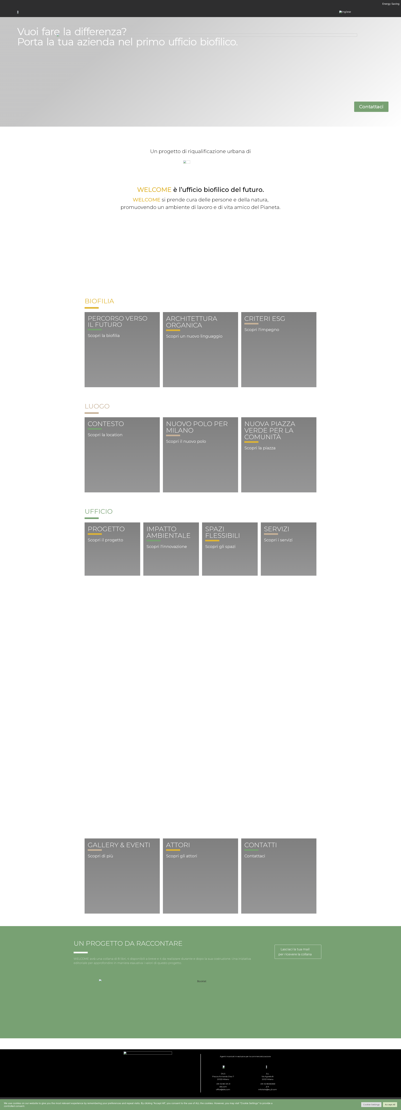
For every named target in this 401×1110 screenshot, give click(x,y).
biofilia (99, 301)
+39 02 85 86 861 (267, 1084)
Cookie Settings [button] (371, 1104)
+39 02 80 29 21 (223, 1084)
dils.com (223, 1086)
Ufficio (99, 511)
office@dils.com (223, 1089)
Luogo (97, 406)
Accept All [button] (390, 1104)
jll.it (267, 1086)
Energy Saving (390, 4)
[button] (371, 107)
